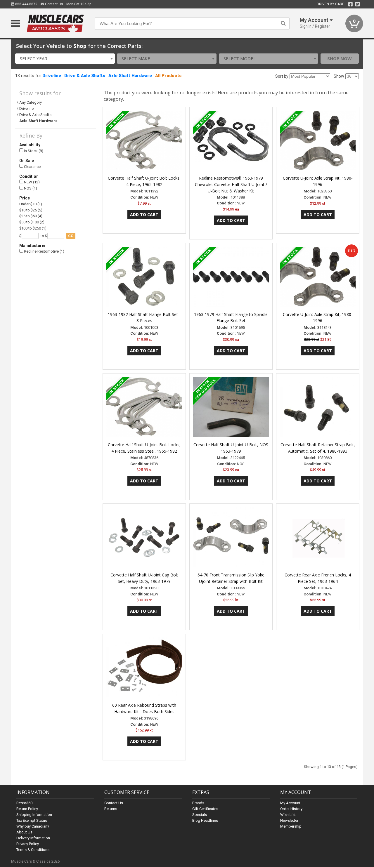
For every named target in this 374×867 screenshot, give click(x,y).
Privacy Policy (27, 844)
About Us (24, 832)
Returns (110, 809)
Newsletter (289, 820)
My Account (290, 803)
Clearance (32, 166)
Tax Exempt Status (31, 820)
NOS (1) (30, 188)
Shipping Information (34, 814)
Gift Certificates (205, 809)
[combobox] (65, 58)
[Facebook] (350, 4)
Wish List (288, 814)
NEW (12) (31, 182)
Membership (291, 826)
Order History (291, 809)
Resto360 (24, 803)
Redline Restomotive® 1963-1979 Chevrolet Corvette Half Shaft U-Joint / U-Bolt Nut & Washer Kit (231, 184)
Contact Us (53, 4)
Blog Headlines (205, 820)
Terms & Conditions (32, 849)
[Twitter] (357, 4)
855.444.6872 (25, 4)
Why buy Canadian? (32, 826)
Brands (198, 803)
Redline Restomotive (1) (43, 251)
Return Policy (27, 809)
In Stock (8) (33, 151)
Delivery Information (33, 838)
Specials (199, 814)
